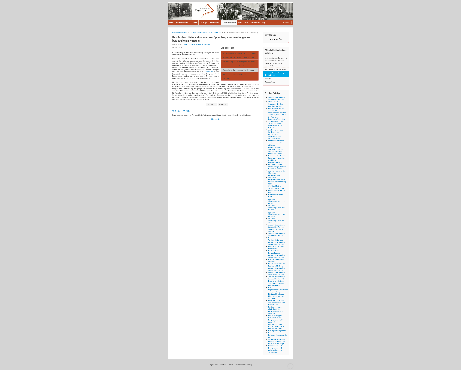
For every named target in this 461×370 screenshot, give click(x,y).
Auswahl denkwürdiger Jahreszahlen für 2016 (276, 277)
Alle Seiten (226, 78)
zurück (212, 104)
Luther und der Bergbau (277, 156)
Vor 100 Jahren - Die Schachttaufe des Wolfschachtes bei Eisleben (275, 124)
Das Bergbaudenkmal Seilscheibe (276, 260)
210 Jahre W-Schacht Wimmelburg (275, 230)
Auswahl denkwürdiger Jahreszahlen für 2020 (276, 243)
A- (271, 39)
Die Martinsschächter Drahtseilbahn (276, 247)
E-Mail (187, 111)
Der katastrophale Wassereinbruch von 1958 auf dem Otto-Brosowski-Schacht (275, 150)
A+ (280, 39)
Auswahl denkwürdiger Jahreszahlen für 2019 (276, 256)
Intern (231, 365)
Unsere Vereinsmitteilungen (275, 239)
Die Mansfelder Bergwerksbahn (274, 252)
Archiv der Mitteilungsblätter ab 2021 (276, 220)
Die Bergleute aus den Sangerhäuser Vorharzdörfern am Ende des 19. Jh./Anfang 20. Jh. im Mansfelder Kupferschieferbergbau (277, 113)
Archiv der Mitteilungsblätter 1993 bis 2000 (276, 201)
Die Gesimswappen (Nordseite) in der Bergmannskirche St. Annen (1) (275, 318)
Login (264, 23)
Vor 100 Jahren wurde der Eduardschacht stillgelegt (276, 142)
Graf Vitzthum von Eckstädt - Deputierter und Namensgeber (276, 326)
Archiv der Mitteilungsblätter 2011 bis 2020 (276, 214)
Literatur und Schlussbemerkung (234, 74)
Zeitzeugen (203, 23)
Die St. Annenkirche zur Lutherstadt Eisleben (276, 265)
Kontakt (223, 365)
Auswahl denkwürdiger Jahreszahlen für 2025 (276, 98)
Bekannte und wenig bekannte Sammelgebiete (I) (277, 335)
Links (240, 23)
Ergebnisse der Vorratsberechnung (235, 66)
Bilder (246, 23)
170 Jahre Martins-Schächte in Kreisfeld (276, 187)
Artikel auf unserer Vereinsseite (275, 351)
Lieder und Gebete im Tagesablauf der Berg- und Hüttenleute (276, 283)
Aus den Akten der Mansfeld (275, 69)
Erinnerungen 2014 (275, 346)
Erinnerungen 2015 (275, 348)
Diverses (268, 78)
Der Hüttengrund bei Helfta (275, 195)
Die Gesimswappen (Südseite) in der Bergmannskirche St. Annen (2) (275, 310)
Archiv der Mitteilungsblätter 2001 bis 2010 (276, 207)
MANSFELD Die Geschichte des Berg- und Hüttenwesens (276, 104)
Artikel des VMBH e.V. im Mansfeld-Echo (273, 64)
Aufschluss (209, 72)
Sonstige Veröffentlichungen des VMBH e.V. (205, 33)
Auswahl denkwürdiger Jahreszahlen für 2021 (276, 234)
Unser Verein (255, 23)
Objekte (194, 23)
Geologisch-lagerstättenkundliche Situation (238, 57)
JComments (215, 119)
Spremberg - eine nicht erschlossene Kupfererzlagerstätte (276, 160)
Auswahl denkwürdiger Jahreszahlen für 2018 (276, 269)
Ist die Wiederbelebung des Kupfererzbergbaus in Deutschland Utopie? (277, 341)
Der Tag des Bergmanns (277, 330)
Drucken (177, 111)
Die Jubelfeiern (270, 82)
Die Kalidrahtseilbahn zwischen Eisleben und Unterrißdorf (276, 302)
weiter (221, 104)
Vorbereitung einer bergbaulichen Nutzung (238, 70)
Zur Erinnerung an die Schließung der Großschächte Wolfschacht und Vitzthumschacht (276, 134)
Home (171, 23)
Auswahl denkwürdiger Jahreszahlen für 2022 (276, 226)
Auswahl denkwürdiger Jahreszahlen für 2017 (276, 273)
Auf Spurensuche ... (182, 23)
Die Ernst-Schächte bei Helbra (276, 191)
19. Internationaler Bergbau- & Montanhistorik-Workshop (276, 59)
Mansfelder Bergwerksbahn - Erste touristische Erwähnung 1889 (277, 180)
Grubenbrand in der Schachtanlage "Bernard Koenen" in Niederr (277, 166)
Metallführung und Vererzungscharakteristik (239, 61)
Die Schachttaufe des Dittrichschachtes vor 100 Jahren (276, 296)
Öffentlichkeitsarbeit (229, 23)
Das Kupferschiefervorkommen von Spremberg (240, 53)
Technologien (214, 23)
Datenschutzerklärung (244, 365)
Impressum (213, 365)
